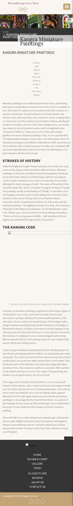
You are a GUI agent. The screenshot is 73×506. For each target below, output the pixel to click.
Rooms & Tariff (37, 459)
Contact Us (37, 486)
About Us (37, 482)
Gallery (37, 463)
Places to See (37, 473)
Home (5, 32)
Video (37, 468)
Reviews (37, 477)
